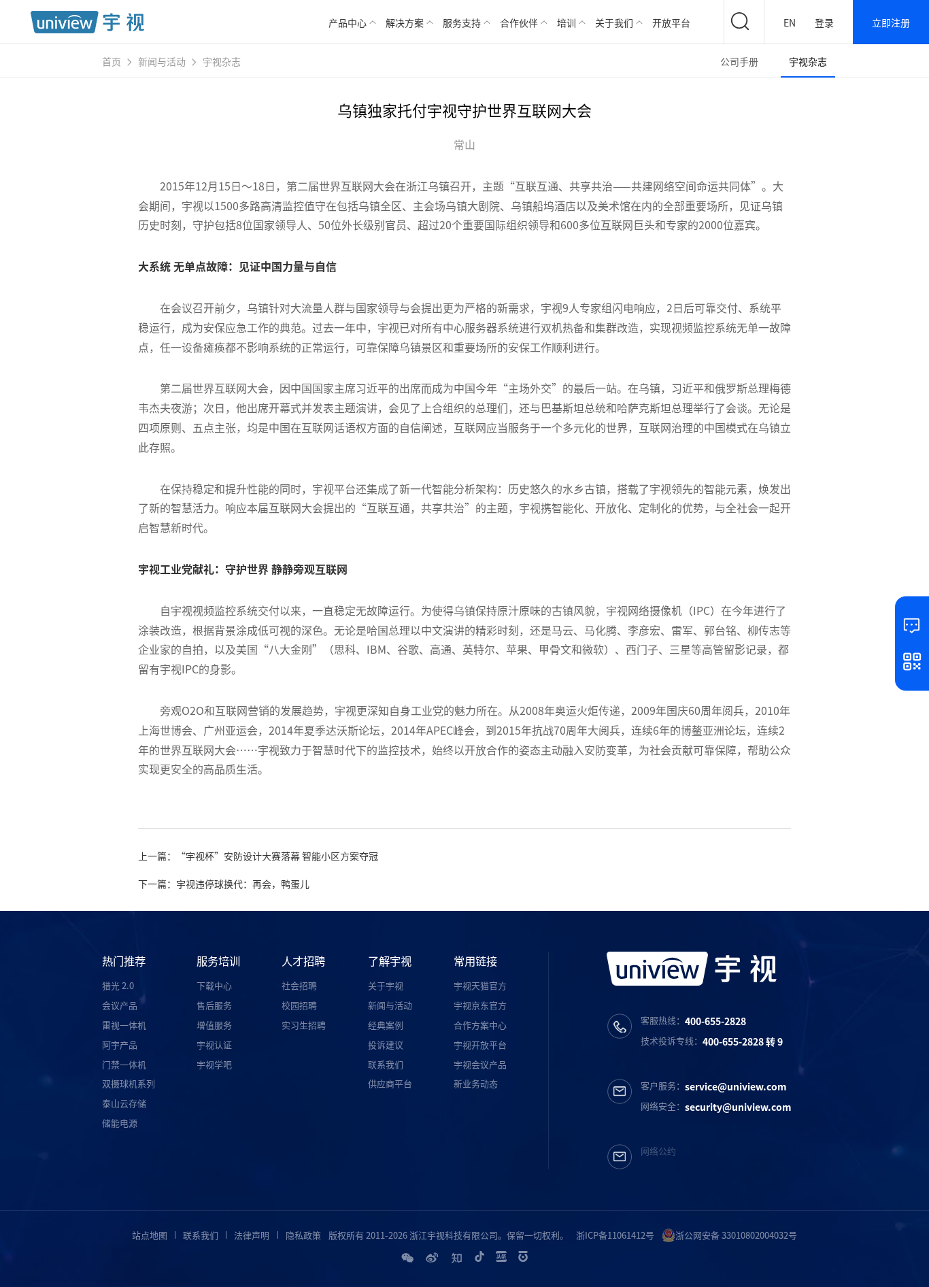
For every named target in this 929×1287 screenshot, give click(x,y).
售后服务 (214, 1005)
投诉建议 (385, 1044)
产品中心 (347, 22)
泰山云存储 (124, 1103)
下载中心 (214, 985)
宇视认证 (214, 1044)
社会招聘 (299, 985)
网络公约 (658, 1150)
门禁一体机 (124, 1064)
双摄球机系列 (128, 1083)
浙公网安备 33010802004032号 (736, 1234)
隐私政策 (303, 1234)
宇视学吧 (214, 1064)
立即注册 (891, 22)
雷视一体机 (124, 1024)
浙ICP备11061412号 (615, 1234)
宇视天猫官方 (480, 985)
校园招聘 (299, 1005)
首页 (111, 61)
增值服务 (214, 1024)
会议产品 (119, 1005)
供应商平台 (390, 1083)
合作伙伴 (519, 22)
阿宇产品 (119, 1044)
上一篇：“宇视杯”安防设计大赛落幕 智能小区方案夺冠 (258, 856)
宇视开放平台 (480, 1044)
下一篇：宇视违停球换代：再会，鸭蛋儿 (223, 883)
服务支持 (462, 22)
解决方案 (405, 22)
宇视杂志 (222, 61)
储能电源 (119, 1122)
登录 (824, 22)
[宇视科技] (87, 22)
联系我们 (385, 1064)
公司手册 (739, 61)
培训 (566, 22)
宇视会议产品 (480, 1064)
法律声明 (251, 1234)
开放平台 (671, 22)
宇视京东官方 (480, 1005)
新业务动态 (476, 1083)
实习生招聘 (304, 1024)
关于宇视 (385, 985)
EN (789, 22)
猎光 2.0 (118, 985)
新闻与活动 (162, 61)
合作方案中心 (480, 1024)
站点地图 (149, 1234)
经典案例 (385, 1024)
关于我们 (614, 22)
